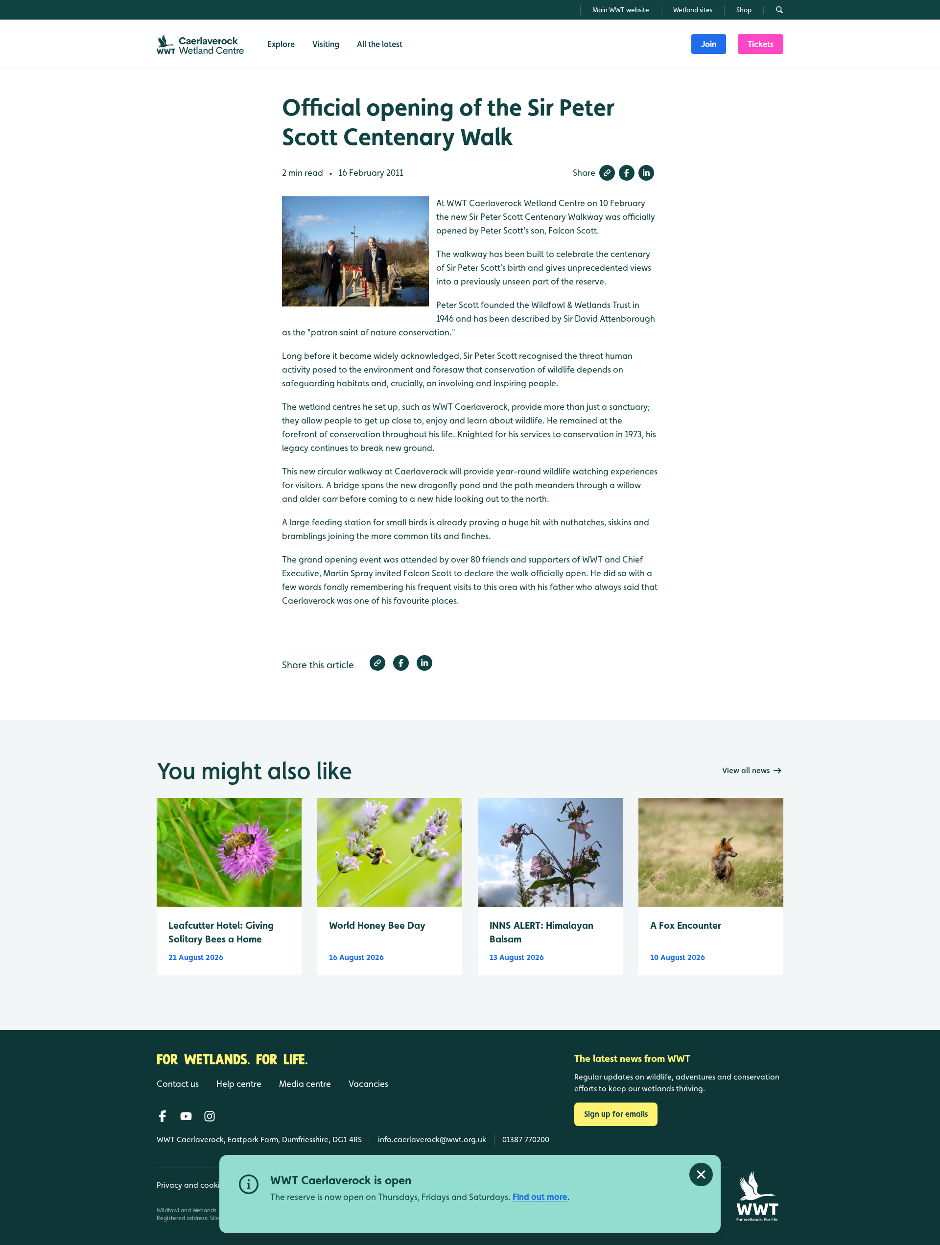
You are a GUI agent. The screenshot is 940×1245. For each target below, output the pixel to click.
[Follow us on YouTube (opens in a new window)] (186, 1116)
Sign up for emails (616, 1114)
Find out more (540, 1197)
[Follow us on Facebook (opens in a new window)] (162, 1116)
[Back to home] (757, 1196)
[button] (607, 173)
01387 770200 (525, 1139)
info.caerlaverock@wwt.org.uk (432, 1139)
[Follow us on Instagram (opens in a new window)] (209, 1116)
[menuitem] (708, 44)
